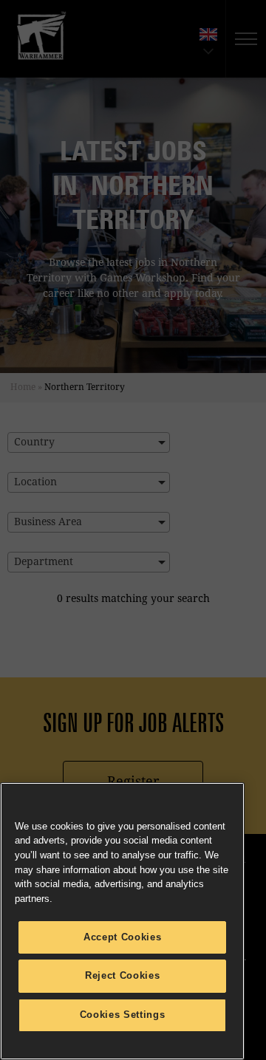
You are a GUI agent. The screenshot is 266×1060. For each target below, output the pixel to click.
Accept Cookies (122, 937)
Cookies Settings (123, 1014)
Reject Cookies (122, 975)
